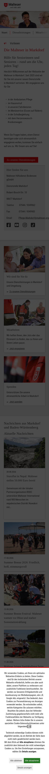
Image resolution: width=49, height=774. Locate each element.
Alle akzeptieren (32, 760)
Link (29, 726)
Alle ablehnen (16, 760)
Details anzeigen (25, 767)
